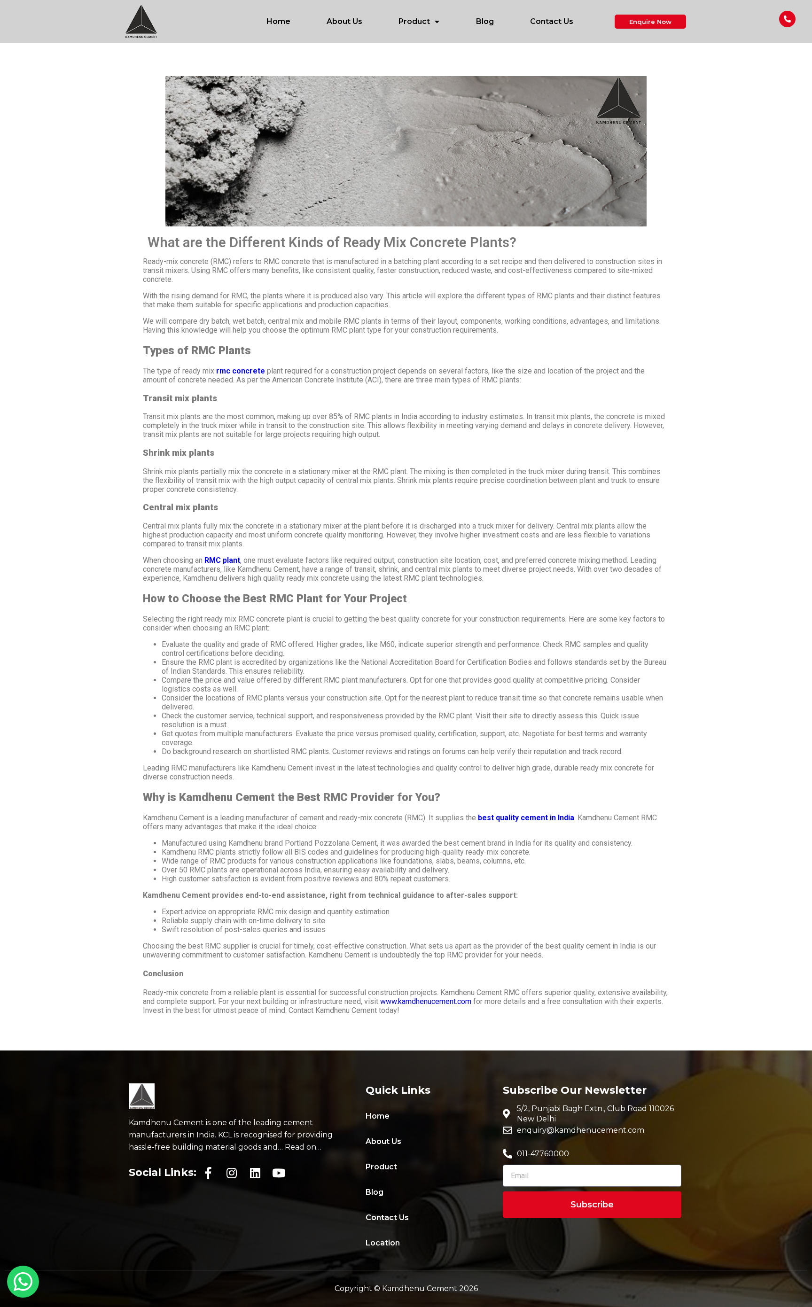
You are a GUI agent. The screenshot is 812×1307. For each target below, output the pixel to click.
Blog (485, 21)
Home (278, 21)
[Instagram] (231, 1172)
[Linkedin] (255, 1172)
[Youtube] (278, 1172)
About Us (344, 21)
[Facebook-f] (208, 1172)
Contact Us (551, 21)
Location (383, 1242)
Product (414, 21)
